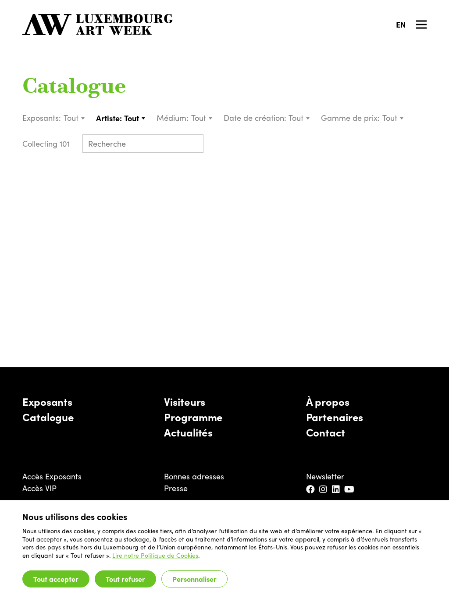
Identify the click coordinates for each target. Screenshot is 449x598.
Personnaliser (194, 579)
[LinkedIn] (336, 490)
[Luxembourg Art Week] (97, 24)
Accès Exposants (52, 476)
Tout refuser (125, 579)
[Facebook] (311, 490)
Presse (176, 488)
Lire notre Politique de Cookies (155, 555)
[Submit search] (193, 144)
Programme (193, 416)
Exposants (47, 401)
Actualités (188, 432)
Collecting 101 (47, 143)
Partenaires (334, 416)
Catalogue (74, 87)
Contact (325, 432)
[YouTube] (350, 490)
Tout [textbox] (71, 118)
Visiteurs (184, 401)
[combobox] (75, 118)
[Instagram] (323, 490)
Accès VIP (39, 488)
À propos (327, 401)
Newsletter (325, 476)
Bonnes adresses (194, 476)
